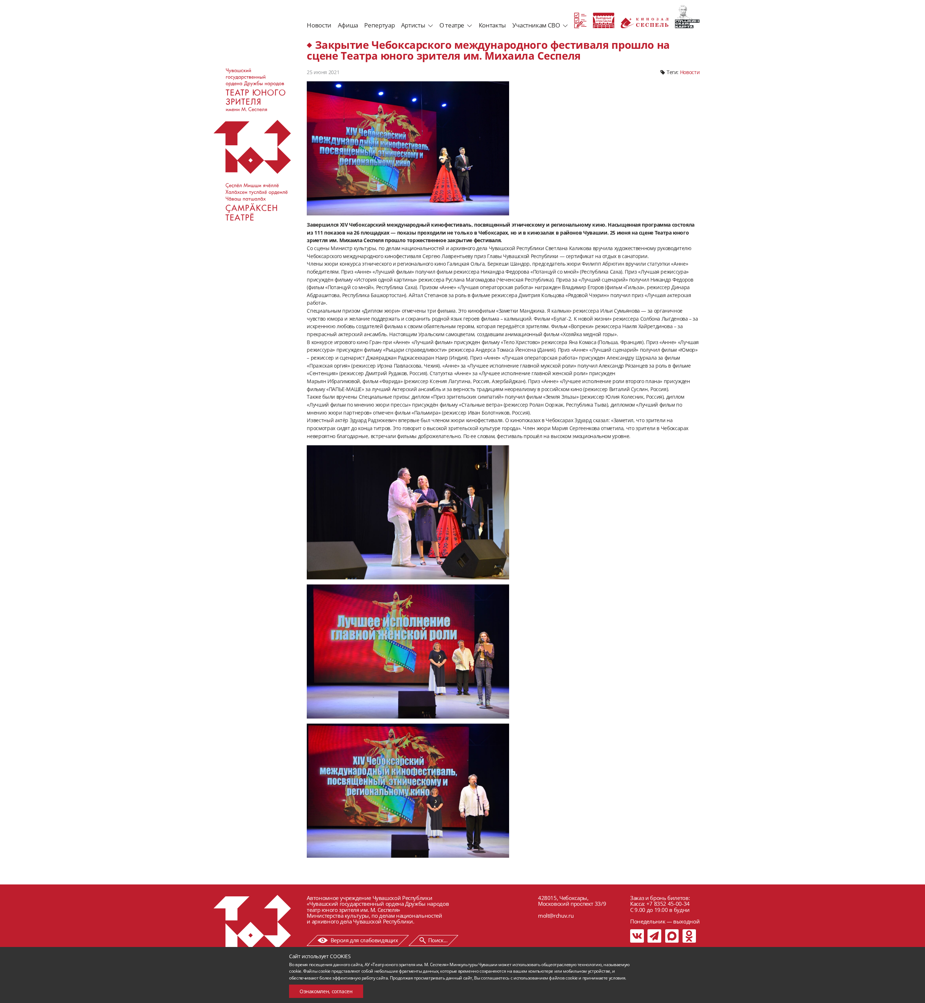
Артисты (413, 25)
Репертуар (379, 25)
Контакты (492, 25)
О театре (451, 25)
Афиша (348, 25)
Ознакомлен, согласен (326, 991)
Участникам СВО (536, 25)
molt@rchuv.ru (555, 915)
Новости (319, 25)
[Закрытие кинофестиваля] (408, 512)
